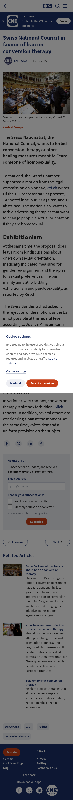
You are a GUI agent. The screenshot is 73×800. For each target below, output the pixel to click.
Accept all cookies (42, 383)
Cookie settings (16, 371)
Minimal (15, 383)
